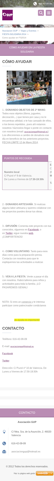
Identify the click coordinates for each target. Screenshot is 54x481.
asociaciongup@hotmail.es (36, 132)
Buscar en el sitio (41, 13)
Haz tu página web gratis (24, 473)
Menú (49, 13)
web (31, 233)
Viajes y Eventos (28, 31)
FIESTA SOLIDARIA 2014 (14, 34)
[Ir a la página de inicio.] (28, 16)
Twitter (9, 233)
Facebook (33, 229)
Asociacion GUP (10, 31)
